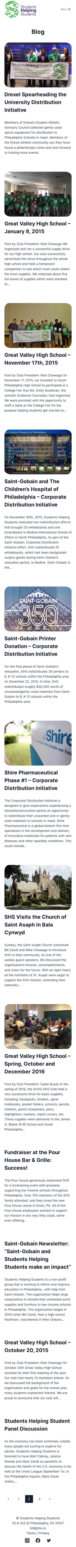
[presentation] (38, 64)
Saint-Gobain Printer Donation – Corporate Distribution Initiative (31, 646)
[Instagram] (27, 1540)
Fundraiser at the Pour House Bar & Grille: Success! (32, 1160)
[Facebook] (38, 1540)
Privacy (44, 1533)
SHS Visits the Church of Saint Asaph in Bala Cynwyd (35, 925)
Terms (31, 1533)
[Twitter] (48, 1540)
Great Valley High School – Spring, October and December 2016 (37, 1064)
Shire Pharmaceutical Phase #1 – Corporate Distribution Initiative (31, 780)
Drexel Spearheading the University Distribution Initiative (35, 102)
